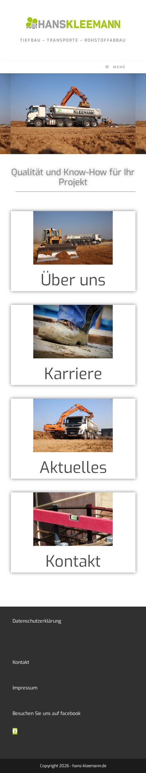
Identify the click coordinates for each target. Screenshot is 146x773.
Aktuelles (73, 467)
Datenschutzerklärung (37, 621)
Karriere (73, 373)
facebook (70, 713)
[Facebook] (15, 731)
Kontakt (73, 561)
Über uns (73, 280)
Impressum (25, 688)
